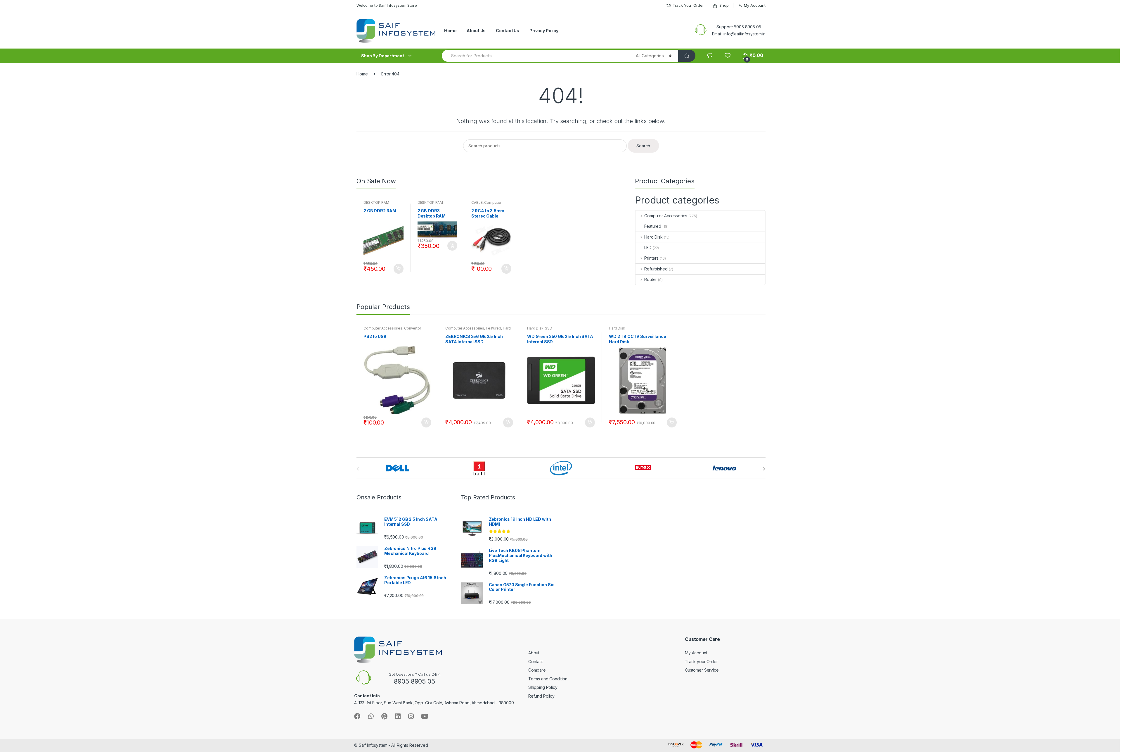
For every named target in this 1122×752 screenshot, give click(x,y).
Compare (537, 670)
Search (643, 145)
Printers (651, 258)
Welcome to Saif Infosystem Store (386, 5)
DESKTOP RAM (376, 202)
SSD (548, 328)
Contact (535, 661)
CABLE (476, 202)
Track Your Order (688, 5)
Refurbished (655, 268)
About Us (476, 30)
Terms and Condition (547, 678)
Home (450, 30)
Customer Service (702, 670)
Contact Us (507, 30)
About (533, 652)
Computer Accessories (486, 204)
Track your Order (701, 661)
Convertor (412, 328)
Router (650, 279)
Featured (652, 226)
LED (648, 247)
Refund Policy (541, 696)
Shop (723, 5)
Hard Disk (653, 236)
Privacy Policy (543, 30)
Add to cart (398, 269)
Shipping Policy (542, 687)
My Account (755, 5)
